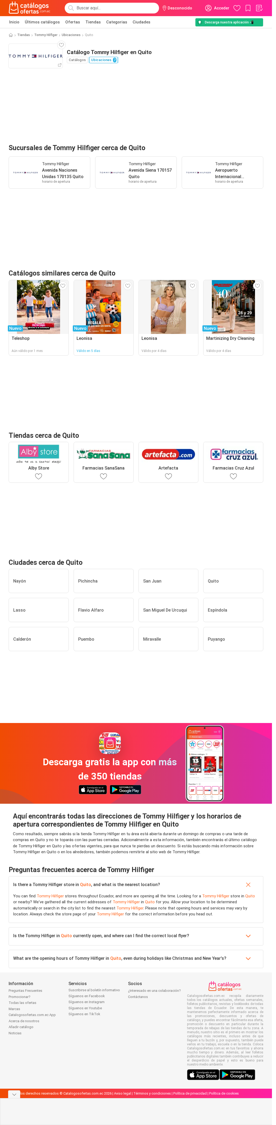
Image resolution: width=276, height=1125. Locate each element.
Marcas (14, 1009)
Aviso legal (122, 1093)
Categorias (116, 22)
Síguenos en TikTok (84, 1014)
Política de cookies (224, 1093)
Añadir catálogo (21, 1027)
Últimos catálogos (42, 22)
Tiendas (93, 22)
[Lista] (259, 8)
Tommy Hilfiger (45, 35)
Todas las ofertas (22, 1003)
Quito (85, 884)
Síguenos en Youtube (85, 1008)
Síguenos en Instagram (86, 1002)
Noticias (15, 1033)
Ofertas (72, 22)
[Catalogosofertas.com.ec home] (30, 8)
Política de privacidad (190, 1093)
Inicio (14, 22)
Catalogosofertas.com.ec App (32, 1015)
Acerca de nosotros (24, 1021)
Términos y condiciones (152, 1093)
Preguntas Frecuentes (25, 991)
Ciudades (141, 22)
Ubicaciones (71, 35)
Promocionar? (19, 997)
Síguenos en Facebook (86, 996)
